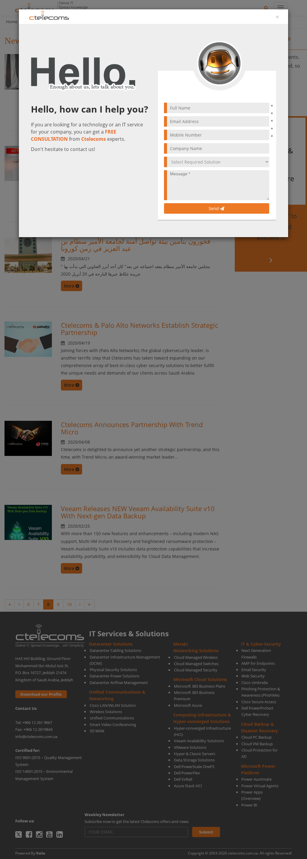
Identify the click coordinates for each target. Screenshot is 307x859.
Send (214, 208)
